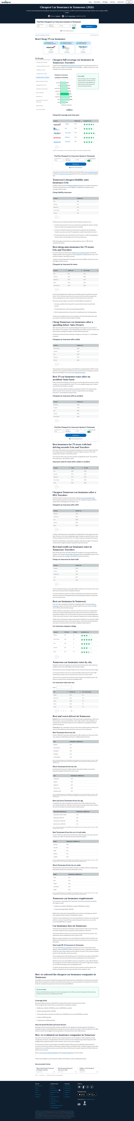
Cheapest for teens (40, 70)
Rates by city (39, 96)
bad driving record (80, 372)
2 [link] (58, 147)
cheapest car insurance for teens (80, 252)
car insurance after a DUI (88, 498)
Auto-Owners (68, 132)
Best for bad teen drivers (42, 81)
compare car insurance (65, 174)
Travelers (67, 123)
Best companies (40, 92)
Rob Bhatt (58, 16)
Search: (54, 687)
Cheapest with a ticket (41, 73)
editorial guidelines (68, 1053)
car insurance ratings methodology (48, 1053)
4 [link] (63, 711)
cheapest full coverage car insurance (72, 65)
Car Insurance (42, 1075)
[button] (65, 270)
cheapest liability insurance (75, 185)
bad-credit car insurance (73, 554)
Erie (66, 128)
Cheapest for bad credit (41, 88)
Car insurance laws (40, 109)
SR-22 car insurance (65, 947)
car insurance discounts (91, 172)
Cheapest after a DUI (41, 85)
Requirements (39, 105)
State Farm (67, 137)
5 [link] (65, 711)
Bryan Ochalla (72, 16)
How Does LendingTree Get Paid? (42, 35)
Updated (80, 16)
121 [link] (71, 711)
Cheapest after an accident (42, 77)
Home (36, 1075)
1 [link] (56, 147)
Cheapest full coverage (41, 62)
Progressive (67, 141)
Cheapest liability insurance (42, 66)
